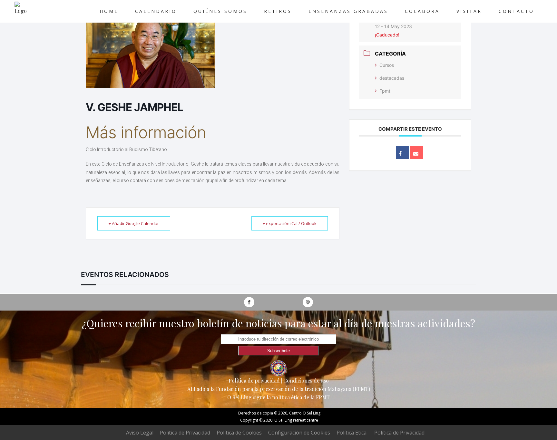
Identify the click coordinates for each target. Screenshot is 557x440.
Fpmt (384, 91)
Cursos (386, 65)
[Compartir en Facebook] (402, 152)
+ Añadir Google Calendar (134, 223)
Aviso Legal (139, 432)
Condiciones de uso (306, 380)
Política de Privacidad (185, 432)
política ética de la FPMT (301, 397)
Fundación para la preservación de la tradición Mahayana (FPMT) (293, 388)
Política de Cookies (239, 432)
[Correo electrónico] (416, 152)
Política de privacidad (254, 380)
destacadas (391, 78)
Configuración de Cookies (299, 432)
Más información (148, 132)
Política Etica (351, 432)
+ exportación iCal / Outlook (290, 223)
